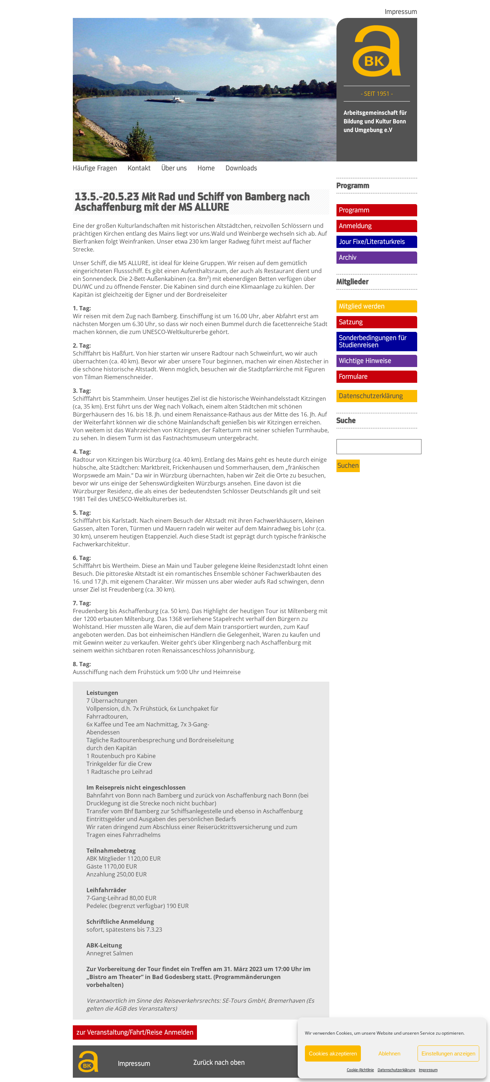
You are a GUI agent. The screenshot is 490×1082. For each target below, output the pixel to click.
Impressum (428, 1070)
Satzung (351, 322)
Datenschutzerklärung (396, 1070)
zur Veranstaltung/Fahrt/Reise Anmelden (134, 1032)
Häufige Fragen (95, 168)
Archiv (348, 257)
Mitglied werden (362, 306)
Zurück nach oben (219, 1062)
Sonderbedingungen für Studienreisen (372, 341)
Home (206, 168)
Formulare (353, 376)
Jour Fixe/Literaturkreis (372, 241)
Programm (354, 210)
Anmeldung (355, 226)
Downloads (241, 168)
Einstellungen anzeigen (448, 1053)
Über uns (174, 168)
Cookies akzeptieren (333, 1053)
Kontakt (139, 168)
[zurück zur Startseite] (377, 74)
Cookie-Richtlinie (360, 1070)
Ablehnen (389, 1053)
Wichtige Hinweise (365, 360)
